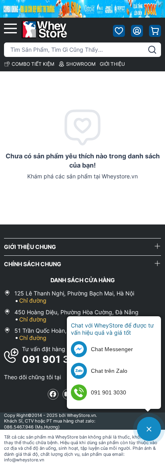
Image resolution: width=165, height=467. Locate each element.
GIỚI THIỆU (112, 64)
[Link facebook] (53, 394)
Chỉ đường (32, 300)
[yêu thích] (119, 31)
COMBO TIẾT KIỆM (33, 64)
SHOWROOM (81, 64)
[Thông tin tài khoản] (137, 31)
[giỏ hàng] (155, 31)
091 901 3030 (55, 359)
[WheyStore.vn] (44, 29)
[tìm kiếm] (152, 49)
